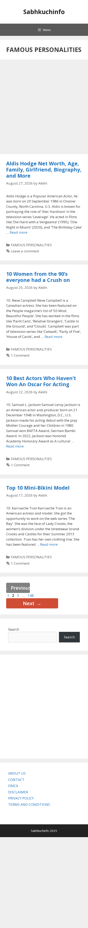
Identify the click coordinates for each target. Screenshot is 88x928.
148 (31, 595)
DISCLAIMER (18, 792)
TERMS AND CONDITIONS (29, 804)
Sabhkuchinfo (44, 12)
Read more (18, 232)
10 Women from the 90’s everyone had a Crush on (38, 276)
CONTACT (16, 779)
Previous (18, 587)
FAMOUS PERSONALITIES (31, 245)
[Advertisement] (44, 107)
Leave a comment (25, 251)
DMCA (13, 785)
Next (32, 603)
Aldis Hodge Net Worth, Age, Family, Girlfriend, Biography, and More (43, 169)
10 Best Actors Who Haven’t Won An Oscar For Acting (41, 381)
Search (13, 629)
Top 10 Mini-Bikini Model (38, 487)
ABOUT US (17, 773)
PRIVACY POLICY (21, 798)
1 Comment (20, 355)
